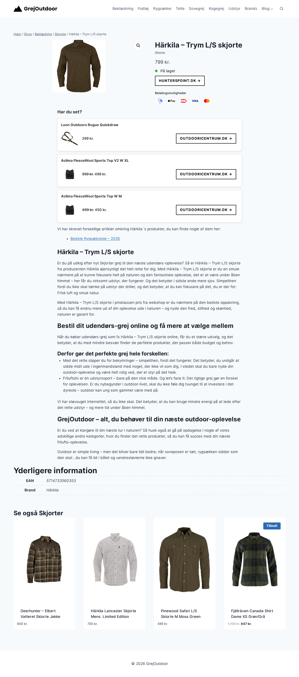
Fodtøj (143, 8)
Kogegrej (216, 8)
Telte (180, 8)
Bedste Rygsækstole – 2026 (95, 238)
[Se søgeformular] (281, 9)
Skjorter (160, 52)
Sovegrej (196, 8)
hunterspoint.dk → (180, 80)
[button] (138, 45)
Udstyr (234, 8)
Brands (251, 8)
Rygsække (162, 8)
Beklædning (123, 8)
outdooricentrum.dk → (206, 138)
